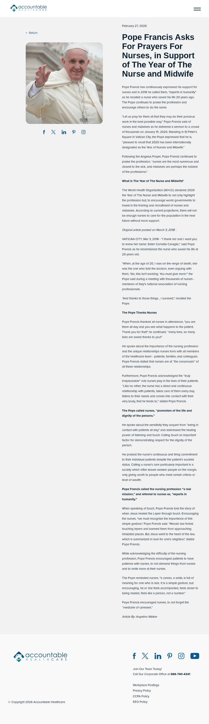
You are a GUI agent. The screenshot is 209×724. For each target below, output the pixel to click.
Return (33, 33)
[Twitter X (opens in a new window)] (145, 656)
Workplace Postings (146, 685)
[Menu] (196, 8)
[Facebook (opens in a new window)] (134, 656)
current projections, (166, 210)
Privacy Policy (142, 690)
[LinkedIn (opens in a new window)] (158, 656)
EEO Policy (140, 702)
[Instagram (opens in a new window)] (83, 133)
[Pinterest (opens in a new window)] (169, 656)
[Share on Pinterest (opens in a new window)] (74, 133)
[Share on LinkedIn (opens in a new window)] (64, 133)
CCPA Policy (141, 696)
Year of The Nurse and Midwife (147, 195)
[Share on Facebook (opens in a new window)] (44, 133)
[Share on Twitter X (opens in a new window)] (53, 133)
